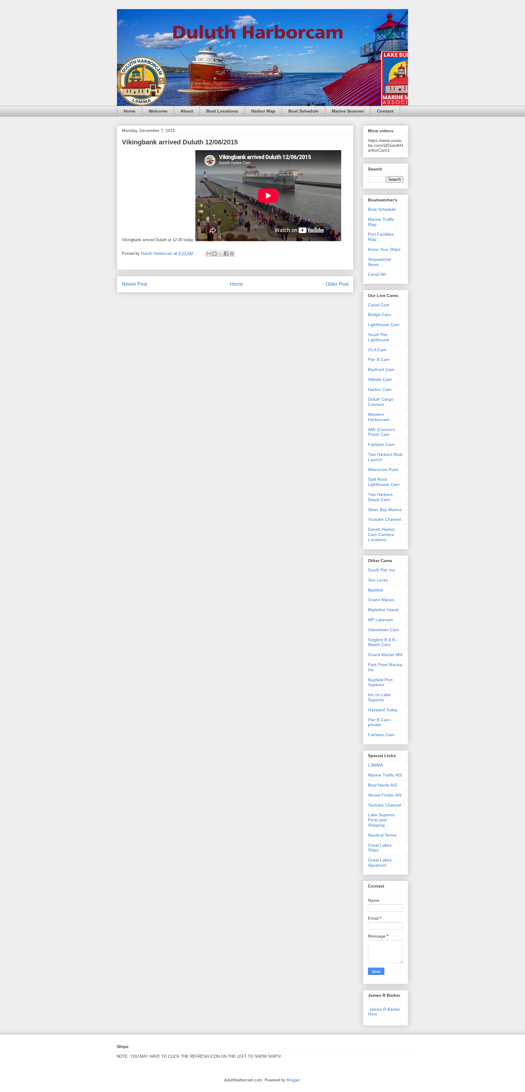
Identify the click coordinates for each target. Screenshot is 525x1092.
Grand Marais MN (385, 654)
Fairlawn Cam (381, 444)
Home (130, 111)
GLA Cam (377, 349)
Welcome (158, 111)
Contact (385, 111)
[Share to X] (220, 254)
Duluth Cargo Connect (380, 402)
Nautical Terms (382, 835)
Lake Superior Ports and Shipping (381, 819)
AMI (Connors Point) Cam (381, 432)
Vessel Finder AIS (385, 795)
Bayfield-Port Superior (380, 682)
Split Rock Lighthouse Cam (384, 482)
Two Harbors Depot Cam (380, 497)
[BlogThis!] (214, 254)
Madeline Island (383, 609)
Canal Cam (378, 304)
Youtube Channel (384, 519)
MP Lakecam (380, 619)
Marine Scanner (348, 111)
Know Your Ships (384, 249)
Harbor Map (263, 111)
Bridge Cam (379, 314)
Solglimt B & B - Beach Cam (383, 642)
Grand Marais (381, 599)
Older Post (337, 284)
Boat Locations (222, 111)
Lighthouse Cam (384, 324)
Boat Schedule (303, 111)
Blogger (293, 1080)
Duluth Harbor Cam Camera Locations (381, 534)
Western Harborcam (378, 417)
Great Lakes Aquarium (380, 863)
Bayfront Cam (381, 369)
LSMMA (375, 765)
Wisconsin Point (383, 469)
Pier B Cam (379, 359)
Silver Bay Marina (385, 509)
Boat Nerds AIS (382, 785)
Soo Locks (378, 580)
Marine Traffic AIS (385, 775)
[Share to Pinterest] (232, 254)
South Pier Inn (381, 570)
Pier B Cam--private (380, 722)
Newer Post (134, 284)
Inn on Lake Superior (379, 697)
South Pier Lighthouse (378, 337)
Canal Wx (377, 274)
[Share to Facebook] (226, 254)
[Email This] (209, 254)
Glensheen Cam (383, 629)
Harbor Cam (380, 389)
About (186, 111)
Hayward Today (383, 709)
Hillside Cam (380, 379)
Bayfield (375, 590)
